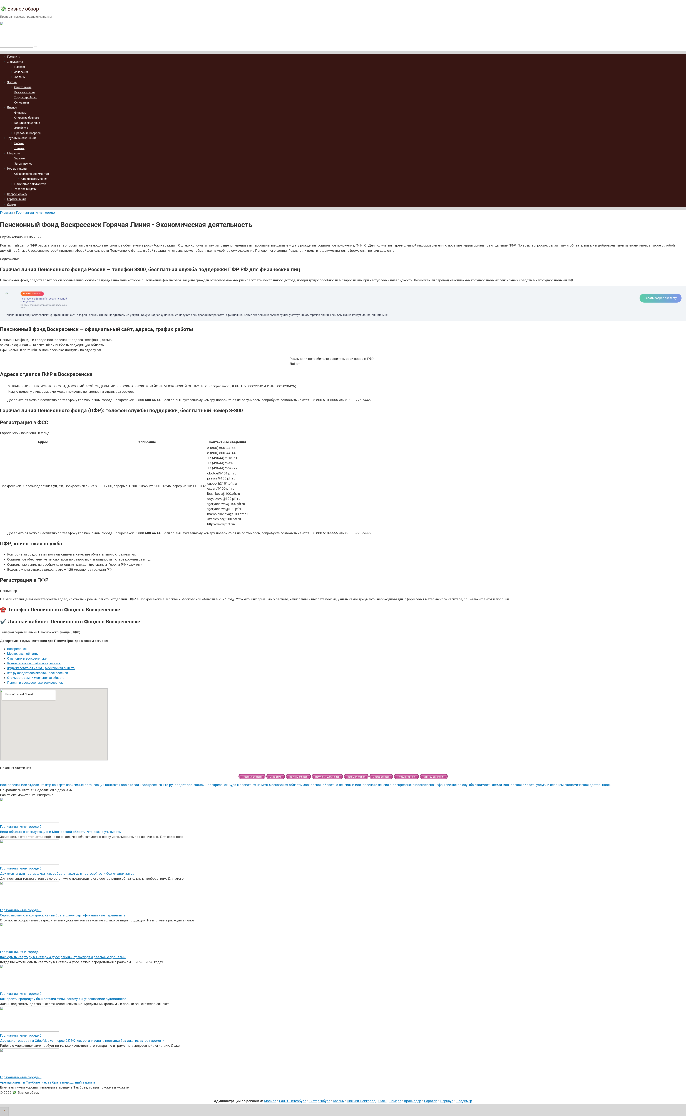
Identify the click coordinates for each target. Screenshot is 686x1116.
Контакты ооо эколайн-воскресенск (34, 663)
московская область (319, 785)
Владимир (464, 1101)
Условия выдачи (25, 189)
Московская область (22, 653)
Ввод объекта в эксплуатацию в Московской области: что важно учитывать (60, 832)
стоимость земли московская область (505, 785)
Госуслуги (13, 56)
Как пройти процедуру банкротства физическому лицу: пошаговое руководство (63, 999)
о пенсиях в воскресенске (356, 785)
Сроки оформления (34, 178)
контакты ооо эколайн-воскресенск (133, 785)
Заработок (21, 128)
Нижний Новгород (361, 1101)
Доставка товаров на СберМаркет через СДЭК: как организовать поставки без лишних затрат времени (82, 1041)
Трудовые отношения (21, 138)
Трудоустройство (25, 97)
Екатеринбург (319, 1101)
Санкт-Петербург (292, 1101)
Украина (19, 158)
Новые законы (17, 168)
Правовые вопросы (27, 133)
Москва (270, 1101)
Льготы (19, 148)
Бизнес (12, 107)
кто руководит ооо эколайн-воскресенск (195, 785)
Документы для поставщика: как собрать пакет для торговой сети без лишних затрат (68, 873)
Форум (11, 204)
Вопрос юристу (17, 194)
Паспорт (19, 67)
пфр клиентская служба (455, 785)
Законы (12, 82)
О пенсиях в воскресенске (27, 658)
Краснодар (412, 1101)
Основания (21, 102)
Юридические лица (27, 123)
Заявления (21, 72)
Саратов (430, 1101)
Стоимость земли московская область (35, 678)
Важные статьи (24, 92)
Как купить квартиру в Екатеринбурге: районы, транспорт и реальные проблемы (63, 957)
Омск (382, 1101)
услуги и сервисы (550, 785)
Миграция (13, 153)
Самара (395, 1101)
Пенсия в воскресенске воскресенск (35, 682)
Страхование (22, 87)
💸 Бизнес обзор (19, 9)
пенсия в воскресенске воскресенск (407, 785)
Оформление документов (31, 173)
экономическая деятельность (588, 785)
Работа (19, 143)
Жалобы (20, 77)
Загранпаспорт (24, 163)
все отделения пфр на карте (43, 785)
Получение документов (30, 184)
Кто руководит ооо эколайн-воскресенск (37, 673)
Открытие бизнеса (26, 117)
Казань (338, 1101)
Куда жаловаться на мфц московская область (41, 668)
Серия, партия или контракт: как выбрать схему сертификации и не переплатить (62, 915)
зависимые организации (85, 785)
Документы (15, 62)
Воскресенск (17, 649)
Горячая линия (16, 199)
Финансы (20, 112)
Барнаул (446, 1101)
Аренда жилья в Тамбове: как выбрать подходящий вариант (47, 1082)
